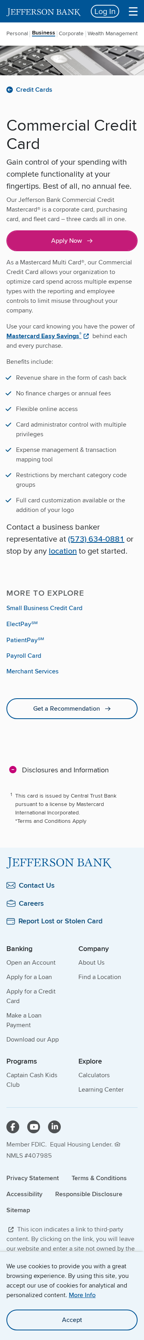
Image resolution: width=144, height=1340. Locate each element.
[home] (43, 11)
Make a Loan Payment (24, 1020)
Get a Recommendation (66, 708)
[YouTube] (33, 1126)
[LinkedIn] (54, 1126)
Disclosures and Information (65, 769)
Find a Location (99, 976)
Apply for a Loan (29, 976)
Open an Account (31, 962)
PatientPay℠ (25, 640)
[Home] (72, 863)
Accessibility (24, 1194)
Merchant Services (32, 671)
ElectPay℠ (22, 624)
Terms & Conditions (99, 1178)
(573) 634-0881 (96, 538)
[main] (72, 524)
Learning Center (101, 1089)
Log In (105, 11)
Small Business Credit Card (44, 608)
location (63, 550)
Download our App (32, 1039)
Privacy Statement (32, 1178)
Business (43, 33)
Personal (17, 33)
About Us (91, 962)
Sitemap (18, 1210)
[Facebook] (12, 1126)
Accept (72, 1319)
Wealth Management (113, 33)
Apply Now (66, 240)
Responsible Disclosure (88, 1194)
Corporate (71, 33)
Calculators (94, 1075)
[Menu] (133, 11)
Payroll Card (23, 655)
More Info (82, 1295)
